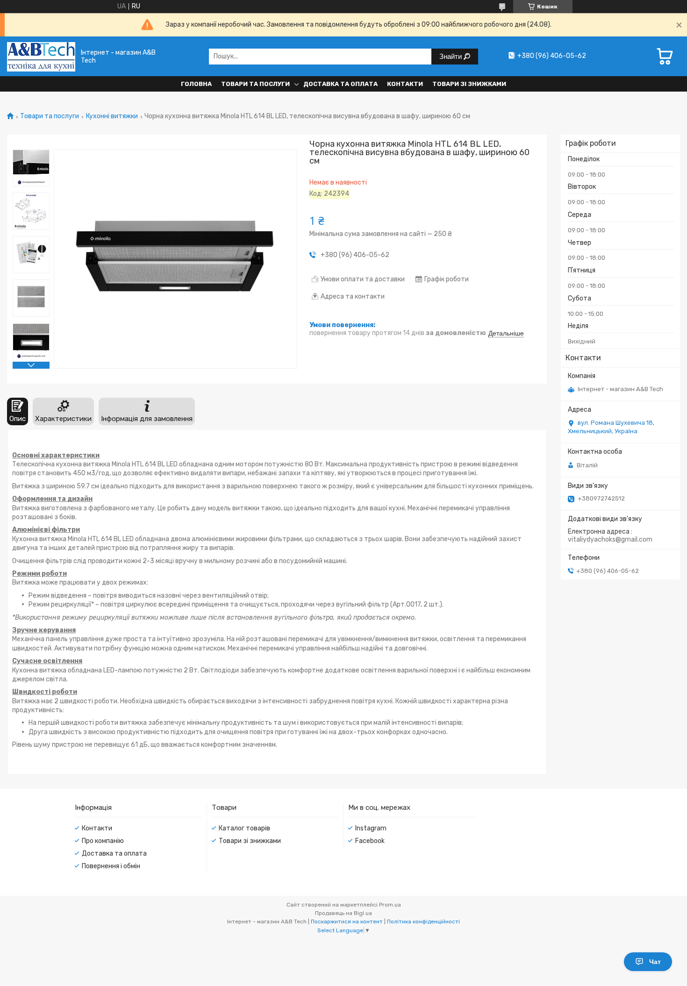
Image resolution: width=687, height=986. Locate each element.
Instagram (370, 828)
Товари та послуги (255, 83)
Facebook (370, 841)
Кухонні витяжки (112, 116)
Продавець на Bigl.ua (343, 913)
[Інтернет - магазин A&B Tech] (41, 56)
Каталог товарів (244, 828)
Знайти (451, 56)
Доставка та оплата (340, 83)
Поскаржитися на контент (347, 921)
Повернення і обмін (111, 866)
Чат (655, 961)
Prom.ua (390, 904)
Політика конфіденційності (423, 921)
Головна (196, 83)
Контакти (405, 83)
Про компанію (103, 841)
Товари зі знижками (469, 83)
